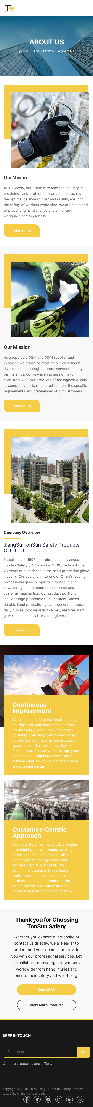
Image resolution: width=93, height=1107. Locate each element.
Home (48, 51)
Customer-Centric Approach (39, 832)
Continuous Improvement (31, 707)
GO (83, 1052)
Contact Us (21, 230)
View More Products (46, 1005)
